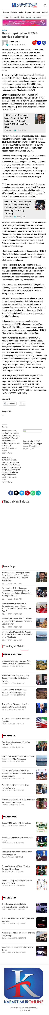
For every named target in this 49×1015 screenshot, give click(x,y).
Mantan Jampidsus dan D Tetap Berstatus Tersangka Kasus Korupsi (18, 801)
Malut (21, 12)
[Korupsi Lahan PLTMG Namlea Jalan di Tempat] (32, 434)
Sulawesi (36, 12)
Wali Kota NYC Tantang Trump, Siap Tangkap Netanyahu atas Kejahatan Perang (15, 678)
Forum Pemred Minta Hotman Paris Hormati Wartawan (15, 786)
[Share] (44, 43)
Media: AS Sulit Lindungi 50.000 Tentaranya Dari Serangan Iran (14, 691)
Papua (28, 12)
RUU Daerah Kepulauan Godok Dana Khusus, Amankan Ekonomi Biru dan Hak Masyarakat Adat (17, 774)
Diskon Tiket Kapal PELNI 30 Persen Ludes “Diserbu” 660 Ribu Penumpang (18, 758)
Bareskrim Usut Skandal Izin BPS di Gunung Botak (21, 17)
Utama (6, 12)
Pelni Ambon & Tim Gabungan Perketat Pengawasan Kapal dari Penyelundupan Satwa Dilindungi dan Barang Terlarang (17, 207)
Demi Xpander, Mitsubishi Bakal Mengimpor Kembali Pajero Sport (15, 905)
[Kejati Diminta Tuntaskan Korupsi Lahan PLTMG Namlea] (12, 470)
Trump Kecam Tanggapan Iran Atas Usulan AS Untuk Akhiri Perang (15, 705)
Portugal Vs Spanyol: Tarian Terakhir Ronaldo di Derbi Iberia (16, 867)
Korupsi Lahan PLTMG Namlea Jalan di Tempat (32, 442)
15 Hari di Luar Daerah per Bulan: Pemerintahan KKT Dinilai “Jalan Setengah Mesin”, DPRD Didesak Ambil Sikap (17, 121)
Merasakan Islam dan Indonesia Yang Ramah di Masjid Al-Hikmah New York (16, 662)
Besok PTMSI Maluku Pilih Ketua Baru (16, 823)
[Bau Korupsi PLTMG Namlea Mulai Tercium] (12, 441)
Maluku (13, 12)
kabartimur (14, 41)
